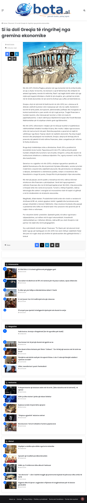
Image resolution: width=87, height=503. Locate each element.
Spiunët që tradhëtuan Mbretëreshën (32, 456)
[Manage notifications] (82, 499)
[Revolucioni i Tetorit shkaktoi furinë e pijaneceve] (11, 427)
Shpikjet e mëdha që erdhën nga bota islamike (36, 446)
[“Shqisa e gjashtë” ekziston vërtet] (11, 417)
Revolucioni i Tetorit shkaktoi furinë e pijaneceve (37, 424)
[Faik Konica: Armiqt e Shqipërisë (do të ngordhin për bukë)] (11, 335)
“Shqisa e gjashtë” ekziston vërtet (31, 415)
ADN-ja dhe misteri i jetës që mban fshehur (34, 397)
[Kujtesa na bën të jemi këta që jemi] (11, 408)
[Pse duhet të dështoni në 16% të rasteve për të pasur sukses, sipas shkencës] (11, 284)
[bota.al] (43, 10)
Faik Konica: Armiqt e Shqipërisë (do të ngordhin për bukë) (40, 331)
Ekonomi (11, 23)
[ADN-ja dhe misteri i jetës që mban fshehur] (11, 399)
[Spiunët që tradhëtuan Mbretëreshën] (11, 459)
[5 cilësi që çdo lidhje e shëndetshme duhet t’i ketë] (11, 293)
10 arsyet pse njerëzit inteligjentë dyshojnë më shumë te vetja (42, 310)
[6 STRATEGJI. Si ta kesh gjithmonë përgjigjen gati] (11, 273)
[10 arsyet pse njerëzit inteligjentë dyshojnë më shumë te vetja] (11, 312)
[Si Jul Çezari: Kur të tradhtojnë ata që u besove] (11, 303)
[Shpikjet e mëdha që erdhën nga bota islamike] (11, 449)
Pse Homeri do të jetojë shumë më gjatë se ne (35, 342)
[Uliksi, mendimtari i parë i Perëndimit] (11, 369)
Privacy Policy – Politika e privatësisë (35, 499)
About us (12, 499)
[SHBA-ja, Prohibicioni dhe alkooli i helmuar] (11, 468)
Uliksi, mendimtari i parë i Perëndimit (32, 366)
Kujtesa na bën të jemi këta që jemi (31, 405)
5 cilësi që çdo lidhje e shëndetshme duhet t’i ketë (37, 290)
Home (5, 23)
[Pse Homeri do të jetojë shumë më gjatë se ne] (11, 344)
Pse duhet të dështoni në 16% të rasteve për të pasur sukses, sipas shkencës (47, 281)
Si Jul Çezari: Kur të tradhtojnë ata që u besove (36, 299)
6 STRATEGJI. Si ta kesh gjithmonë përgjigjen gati (37, 269)
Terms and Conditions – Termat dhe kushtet (63, 499)
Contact (19, 499)
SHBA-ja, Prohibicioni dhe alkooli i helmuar (34, 465)
